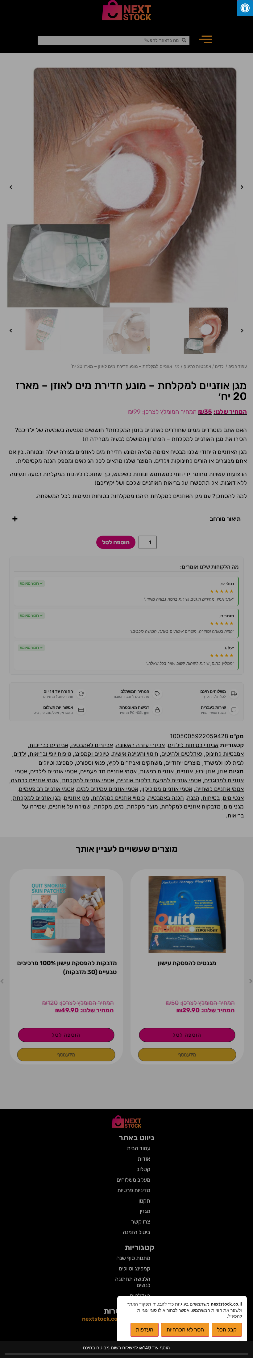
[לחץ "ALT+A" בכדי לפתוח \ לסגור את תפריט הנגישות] (245, 8)
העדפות (144, 1329)
